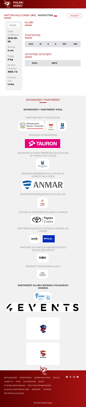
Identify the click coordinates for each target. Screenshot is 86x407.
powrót (74, 16)
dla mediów (29, 382)
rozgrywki (26, 378)
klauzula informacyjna (16, 389)
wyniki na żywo (42, 378)
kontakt (36, 389)
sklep (41, 382)
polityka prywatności (39, 385)
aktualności (10, 378)
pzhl (18, 382)
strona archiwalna (14, 385)
